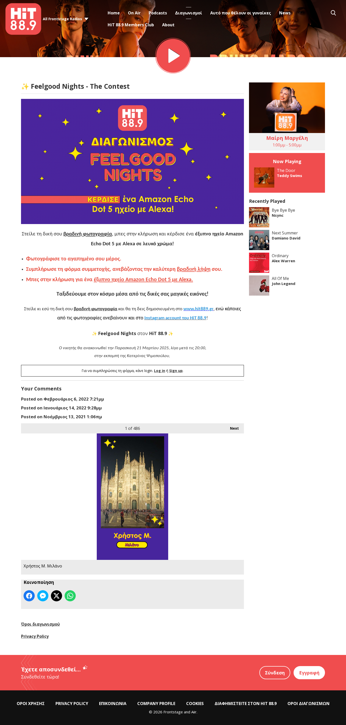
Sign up (176, 370)
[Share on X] (56, 595)
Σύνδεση (275, 673)
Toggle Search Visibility (333, 13)
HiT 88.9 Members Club (131, 25)
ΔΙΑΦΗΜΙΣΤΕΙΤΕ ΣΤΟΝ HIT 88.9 (246, 703)
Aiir (194, 711)
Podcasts (158, 13)
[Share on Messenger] (42, 595)
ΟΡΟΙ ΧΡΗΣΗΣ (31, 703)
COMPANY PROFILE (156, 703)
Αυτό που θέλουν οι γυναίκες (240, 13)
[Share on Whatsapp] (70, 595)
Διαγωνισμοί (188, 13)
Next (232, 428)
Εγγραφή (309, 673)
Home (114, 13)
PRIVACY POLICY (71, 703)
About (168, 25)
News (285, 13)
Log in (159, 370)
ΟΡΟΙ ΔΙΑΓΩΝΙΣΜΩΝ (308, 703)
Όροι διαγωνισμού (40, 624)
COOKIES (195, 703)
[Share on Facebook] (29, 595)
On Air (134, 13)
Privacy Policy (35, 636)
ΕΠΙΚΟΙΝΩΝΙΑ (112, 703)
